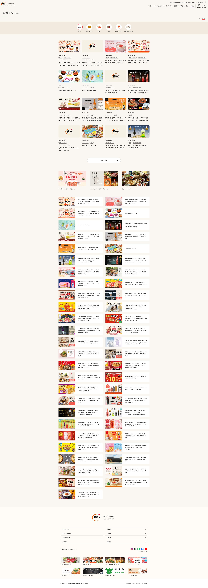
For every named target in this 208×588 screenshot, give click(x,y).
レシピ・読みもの (167, 6)
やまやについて (152, 6)
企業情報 (199, 7)
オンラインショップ (192, 2)
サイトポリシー (84, 583)
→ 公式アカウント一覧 (142, 551)
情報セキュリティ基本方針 (74, 583)
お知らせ (192, 6)
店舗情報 (176, 6)
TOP (199, 18)
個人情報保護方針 (63, 583)
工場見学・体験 (184, 6)
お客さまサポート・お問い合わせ (177, 2)
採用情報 (204, 7)
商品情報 (159, 6)
